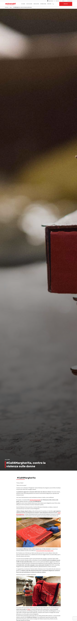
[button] (53, 4)
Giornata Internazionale (35, 500)
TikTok (28, 609)
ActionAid (6, 7)
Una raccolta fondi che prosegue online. (44, 550)
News (11, 7)
